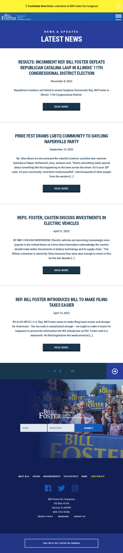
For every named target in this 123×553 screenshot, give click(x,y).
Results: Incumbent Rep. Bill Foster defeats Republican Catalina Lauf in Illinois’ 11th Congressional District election (61, 67)
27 (73, 371)
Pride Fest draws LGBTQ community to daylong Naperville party (61, 138)
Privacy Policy (45, 516)
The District (71, 476)
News (85, 476)
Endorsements (52, 476)
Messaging (63, 516)
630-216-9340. (61, 512)
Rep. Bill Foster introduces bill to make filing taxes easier (62, 302)
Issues (36, 476)
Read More (61, 106)
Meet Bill (24, 476)
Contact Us (79, 516)
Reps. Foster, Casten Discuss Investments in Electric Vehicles (61, 220)
